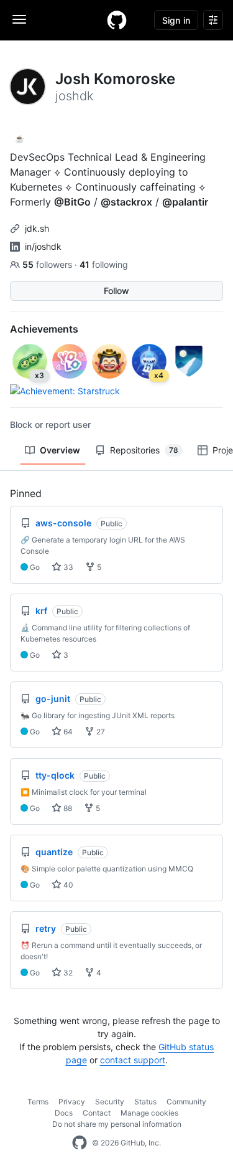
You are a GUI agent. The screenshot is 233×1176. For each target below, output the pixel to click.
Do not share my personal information (116, 1124)
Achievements (44, 329)
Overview (60, 450)
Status (145, 1101)
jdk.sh (37, 228)
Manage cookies (149, 1112)
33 (67, 567)
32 (67, 972)
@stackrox (126, 202)
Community (186, 1101)
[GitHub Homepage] (79, 1143)
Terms (37, 1101)
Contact (97, 1112)
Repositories (144, 450)
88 (67, 808)
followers (48, 264)
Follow (116, 290)
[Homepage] (117, 20)
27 (99, 731)
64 (67, 731)
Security (109, 1101)
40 (67, 884)
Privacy (71, 1101)
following (104, 264)
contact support (132, 1060)
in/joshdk (43, 246)
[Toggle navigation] (19, 19)
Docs (64, 1112)
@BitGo (72, 202)
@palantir (185, 202)
